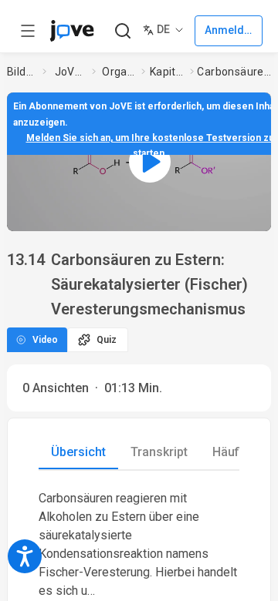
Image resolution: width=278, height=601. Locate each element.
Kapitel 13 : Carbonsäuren (167, 71)
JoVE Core (70, 71)
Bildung (21, 71)
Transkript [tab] (159, 452)
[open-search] (122, 31)
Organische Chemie (118, 71)
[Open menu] (27, 30)
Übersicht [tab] (78, 452)
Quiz (107, 339)
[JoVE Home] (71, 31)
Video (45, 339)
